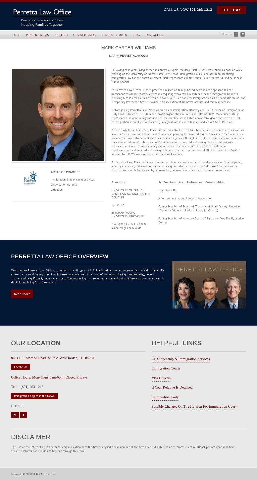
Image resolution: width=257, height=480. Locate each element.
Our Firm (61, 35)
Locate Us (20, 367)
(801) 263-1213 (32, 387)
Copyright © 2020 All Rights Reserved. (33, 474)
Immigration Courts (166, 368)
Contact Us (154, 35)
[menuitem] (16, 35)
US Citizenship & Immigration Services (181, 359)
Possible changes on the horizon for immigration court (194, 406)
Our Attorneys (84, 35)
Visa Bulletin (161, 378)
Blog (136, 35)
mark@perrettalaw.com (128, 55)
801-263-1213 (201, 10)
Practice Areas (37, 35)
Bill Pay (231, 9)
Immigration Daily (165, 397)
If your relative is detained (172, 387)
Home (16, 35)
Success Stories (114, 35)
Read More (22, 293)
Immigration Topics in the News (34, 396)
